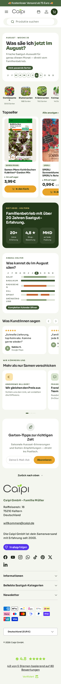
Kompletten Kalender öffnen (22, 307)
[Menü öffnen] (6, 12)
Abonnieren (44, 459)
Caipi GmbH (17, 642)
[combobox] (30, 21)
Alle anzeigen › (51, 112)
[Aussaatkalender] (38, 11)
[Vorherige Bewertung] (49, 321)
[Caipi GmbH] (18, 11)
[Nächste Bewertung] (56, 321)
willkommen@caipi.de (18, 523)
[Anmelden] (46, 11)
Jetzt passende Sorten (19, 68)
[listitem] (9, 95)
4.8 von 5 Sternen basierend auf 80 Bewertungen (30, 668)
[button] (54, 11)
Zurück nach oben (29, 475)
